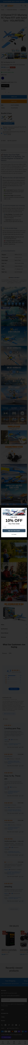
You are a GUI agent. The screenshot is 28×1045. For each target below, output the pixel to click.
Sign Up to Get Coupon (14, 530)
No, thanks (14, 534)
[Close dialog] (25, 509)
